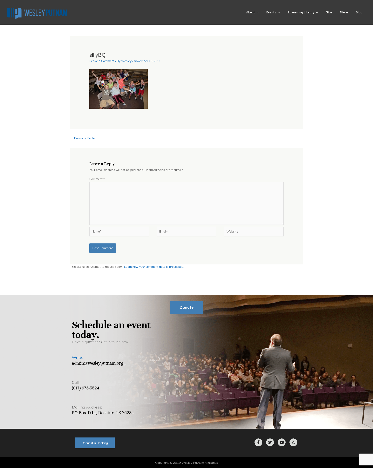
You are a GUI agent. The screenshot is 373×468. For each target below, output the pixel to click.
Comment (97, 179)
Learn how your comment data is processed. (154, 267)
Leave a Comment (101, 61)
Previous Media (82, 138)
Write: (77, 357)
